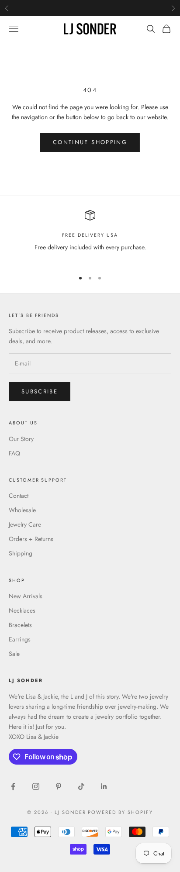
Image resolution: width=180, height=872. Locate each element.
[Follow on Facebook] (13, 786)
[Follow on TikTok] (81, 786)
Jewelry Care (25, 524)
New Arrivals (25, 596)
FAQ (14, 453)
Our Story (21, 438)
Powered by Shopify (120, 812)
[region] (90, 236)
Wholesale (22, 510)
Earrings (20, 639)
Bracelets (20, 624)
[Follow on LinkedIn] (104, 786)
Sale (14, 653)
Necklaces (22, 610)
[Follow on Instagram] (35, 786)
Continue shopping (90, 142)
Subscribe (39, 391)
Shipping (20, 553)
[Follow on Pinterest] (58, 786)
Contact (18, 495)
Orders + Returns (31, 538)
